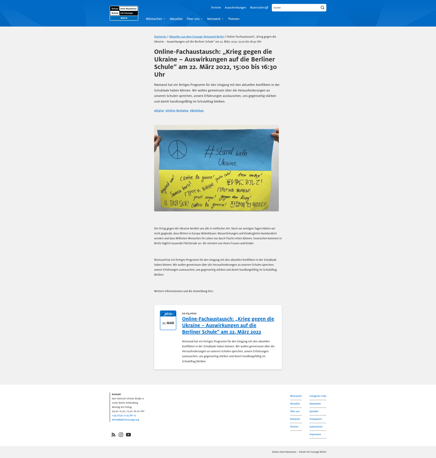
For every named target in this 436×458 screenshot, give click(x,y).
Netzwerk (213, 19)
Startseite (160, 36)
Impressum (315, 434)
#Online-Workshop (177, 110)
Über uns (193, 19)
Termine (216, 7)
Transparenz (315, 419)
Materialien (257, 7)
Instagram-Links (317, 396)
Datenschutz (315, 426)
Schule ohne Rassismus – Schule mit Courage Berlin (299, 452)
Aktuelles (176, 19)
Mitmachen (154, 19)
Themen (233, 19)
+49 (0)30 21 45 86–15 (124, 415)
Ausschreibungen (235, 7)
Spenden (313, 411)
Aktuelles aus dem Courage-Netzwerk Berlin (196, 36)
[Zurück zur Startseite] (124, 13)
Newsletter (315, 403)
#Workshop (197, 110)
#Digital (159, 110)
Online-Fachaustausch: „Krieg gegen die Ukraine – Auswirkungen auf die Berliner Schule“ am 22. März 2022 (228, 325)
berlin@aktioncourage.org (125, 419)
